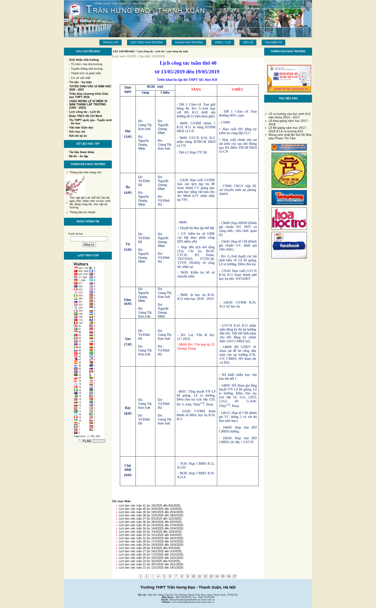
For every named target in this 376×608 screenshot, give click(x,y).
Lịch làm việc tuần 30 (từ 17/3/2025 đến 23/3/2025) (151, 541)
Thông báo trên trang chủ (85, 172)
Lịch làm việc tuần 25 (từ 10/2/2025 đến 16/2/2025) (151, 557)
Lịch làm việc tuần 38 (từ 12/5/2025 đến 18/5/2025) (151, 515)
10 (193, 576)
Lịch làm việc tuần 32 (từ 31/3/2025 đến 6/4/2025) (150, 535)
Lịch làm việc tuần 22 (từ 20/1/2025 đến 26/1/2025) (151, 564)
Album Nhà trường (189, 42)
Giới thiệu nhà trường (146, 42)
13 (211, 576)
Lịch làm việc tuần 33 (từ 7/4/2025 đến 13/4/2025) (150, 531)
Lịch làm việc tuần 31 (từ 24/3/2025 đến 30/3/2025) (151, 538)
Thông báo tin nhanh (82, 212)
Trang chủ (110, 42)
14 (216, 576)
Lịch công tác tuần (177, 51)
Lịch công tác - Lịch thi (151, 51)
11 (199, 576)
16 (228, 576)
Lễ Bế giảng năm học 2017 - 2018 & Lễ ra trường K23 (288, 126)
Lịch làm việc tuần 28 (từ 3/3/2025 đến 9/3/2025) (149, 548)
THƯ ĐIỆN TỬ (273, 42)
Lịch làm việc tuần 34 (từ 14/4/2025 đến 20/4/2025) (151, 528)
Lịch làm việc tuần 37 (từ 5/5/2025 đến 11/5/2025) (150, 518)
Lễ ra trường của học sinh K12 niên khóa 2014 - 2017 (290, 112)
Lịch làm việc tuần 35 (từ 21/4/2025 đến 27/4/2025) (151, 525)
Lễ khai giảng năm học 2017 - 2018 (289, 119)
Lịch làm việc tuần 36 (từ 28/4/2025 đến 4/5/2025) (150, 522)
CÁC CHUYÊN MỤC (124, 51)
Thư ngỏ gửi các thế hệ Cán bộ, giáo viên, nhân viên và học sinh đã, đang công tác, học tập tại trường (90, 202)
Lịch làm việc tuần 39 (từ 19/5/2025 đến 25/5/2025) (151, 512)
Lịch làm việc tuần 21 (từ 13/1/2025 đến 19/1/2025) (151, 567)
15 (222, 576)
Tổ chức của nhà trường (86, 64)
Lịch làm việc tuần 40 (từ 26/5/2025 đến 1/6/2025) (150, 508)
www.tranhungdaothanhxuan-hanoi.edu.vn (193, 602)
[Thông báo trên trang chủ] (75, 195)
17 (234, 576)
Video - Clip (223, 42)
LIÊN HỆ (248, 42)
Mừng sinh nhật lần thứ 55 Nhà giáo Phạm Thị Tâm (290, 133)
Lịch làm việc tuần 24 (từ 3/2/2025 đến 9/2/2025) (149, 561)
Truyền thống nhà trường (86, 68)
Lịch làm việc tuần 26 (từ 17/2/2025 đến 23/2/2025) (151, 554)
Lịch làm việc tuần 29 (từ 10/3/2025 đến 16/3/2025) (151, 544)
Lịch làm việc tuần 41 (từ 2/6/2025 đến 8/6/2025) (149, 505)
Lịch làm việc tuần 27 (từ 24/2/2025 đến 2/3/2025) (150, 551)
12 (205, 576)
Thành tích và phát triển (86, 73)
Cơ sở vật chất (80, 77)
